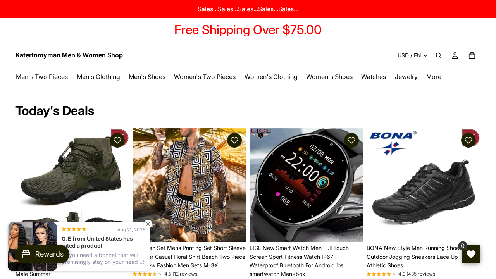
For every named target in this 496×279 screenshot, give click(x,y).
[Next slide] (117, 185)
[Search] (438, 55)
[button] (117, 140)
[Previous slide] (27, 185)
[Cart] (471, 55)
